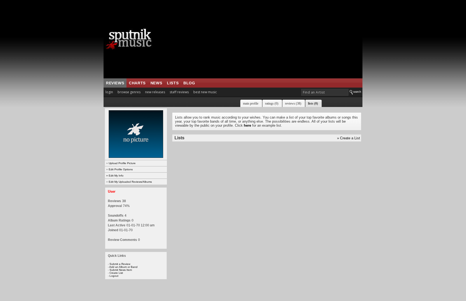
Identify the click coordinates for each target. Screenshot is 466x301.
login (109, 92)
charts (137, 83)
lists (173, 83)
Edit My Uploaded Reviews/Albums (130, 181)
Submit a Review (119, 263)
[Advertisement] (266, 39)
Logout (113, 275)
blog (189, 83)
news (156, 83)
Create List (116, 272)
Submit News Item (120, 269)
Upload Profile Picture (122, 163)
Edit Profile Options (121, 169)
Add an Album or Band (123, 266)
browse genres (129, 92)
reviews (115, 83)
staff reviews (179, 92)
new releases (155, 92)
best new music (205, 92)
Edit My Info (116, 175)
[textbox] (324, 92)
